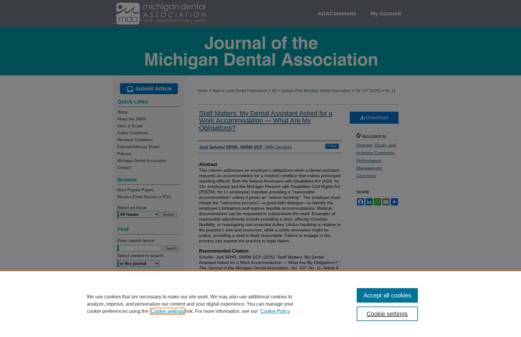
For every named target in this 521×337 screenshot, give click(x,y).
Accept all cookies (387, 295)
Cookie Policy (275, 311)
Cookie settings (167, 311)
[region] (260, 304)
